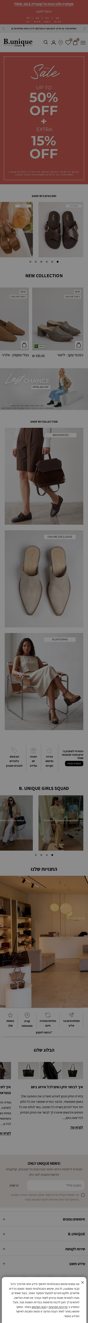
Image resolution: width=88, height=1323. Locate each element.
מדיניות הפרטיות (58, 1307)
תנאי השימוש (39, 1307)
